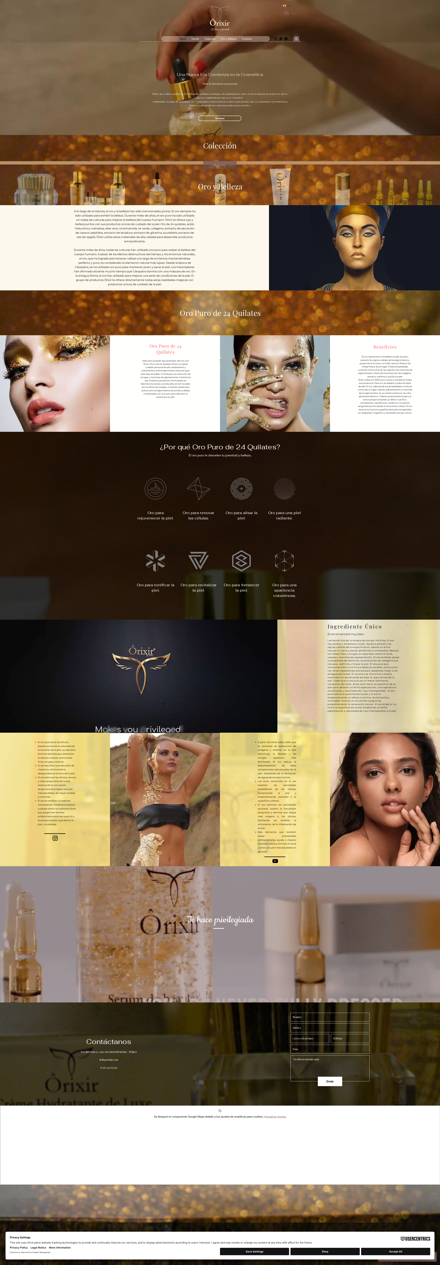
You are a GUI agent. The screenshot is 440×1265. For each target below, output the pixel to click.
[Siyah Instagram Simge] (55, 838)
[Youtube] (286, 38)
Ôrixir (219, 24)
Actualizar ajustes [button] (275, 1116)
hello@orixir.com (108, 1059)
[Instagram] (275, 38)
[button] (296, 37)
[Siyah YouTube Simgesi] (275, 861)
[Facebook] (281, 38)
